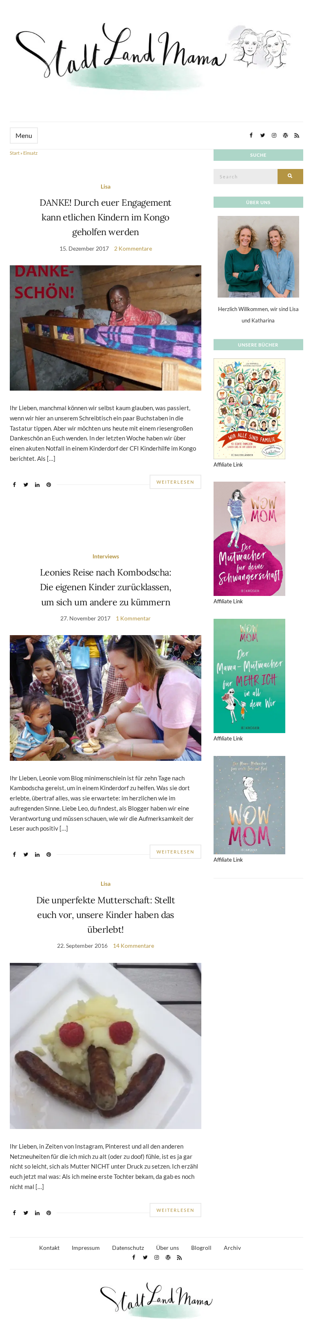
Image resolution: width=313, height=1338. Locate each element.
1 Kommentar (133, 618)
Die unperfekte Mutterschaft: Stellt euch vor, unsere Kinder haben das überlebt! (105, 915)
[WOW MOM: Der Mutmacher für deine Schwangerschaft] (249, 538)
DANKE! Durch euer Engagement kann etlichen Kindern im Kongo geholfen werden (106, 217)
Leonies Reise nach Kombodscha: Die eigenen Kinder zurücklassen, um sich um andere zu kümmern (106, 587)
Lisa (105, 186)
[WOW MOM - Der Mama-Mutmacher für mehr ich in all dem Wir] (249, 675)
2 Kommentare (133, 248)
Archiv (232, 1247)
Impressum (86, 1247)
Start (15, 153)
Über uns (167, 1247)
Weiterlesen (175, 482)
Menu (23, 135)
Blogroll (201, 1247)
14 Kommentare (133, 945)
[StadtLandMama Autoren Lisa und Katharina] (258, 256)
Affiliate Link (228, 464)
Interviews (106, 556)
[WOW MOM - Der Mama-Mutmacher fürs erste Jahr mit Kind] (249, 804)
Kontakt (49, 1247)
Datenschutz (128, 1247)
